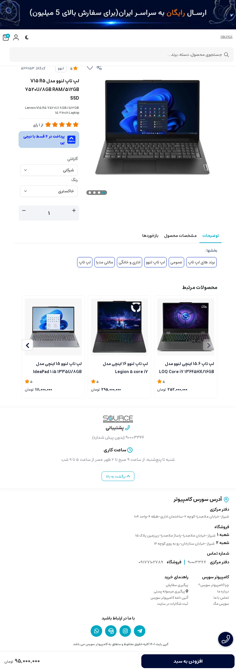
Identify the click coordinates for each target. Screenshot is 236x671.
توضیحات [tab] (210, 235)
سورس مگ (221, 604)
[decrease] (24, 211)
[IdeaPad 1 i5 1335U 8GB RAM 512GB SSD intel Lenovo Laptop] (53, 327)
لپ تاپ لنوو (155, 262)
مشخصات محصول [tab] (180, 235)
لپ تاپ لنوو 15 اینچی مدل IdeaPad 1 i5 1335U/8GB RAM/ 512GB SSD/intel (57, 367)
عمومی (176, 262)
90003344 (197, 562)
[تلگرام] (139, 631)
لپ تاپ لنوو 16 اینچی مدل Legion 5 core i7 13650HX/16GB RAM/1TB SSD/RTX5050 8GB (124, 367)
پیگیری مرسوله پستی (170, 591)
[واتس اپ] (96, 631)
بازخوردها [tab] (150, 235)
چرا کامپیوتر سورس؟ (213, 585)
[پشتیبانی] (110, 631)
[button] (27, 345)
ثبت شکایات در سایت (172, 604)
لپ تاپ (85, 262)
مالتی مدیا (104, 262)
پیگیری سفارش (177, 585)
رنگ (74, 179)
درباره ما (223, 591)
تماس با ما (221, 598)
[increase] (74, 211)
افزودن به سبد (188, 661)
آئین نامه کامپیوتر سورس (169, 598)
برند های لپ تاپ (201, 262)
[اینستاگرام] (125, 631)
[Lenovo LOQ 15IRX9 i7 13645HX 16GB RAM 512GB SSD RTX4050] (185, 327)
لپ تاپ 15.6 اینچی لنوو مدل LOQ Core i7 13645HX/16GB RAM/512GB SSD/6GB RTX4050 (186, 367)
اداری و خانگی (129, 262)
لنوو (61, 68)
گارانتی (72, 158)
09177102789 (151, 562)
